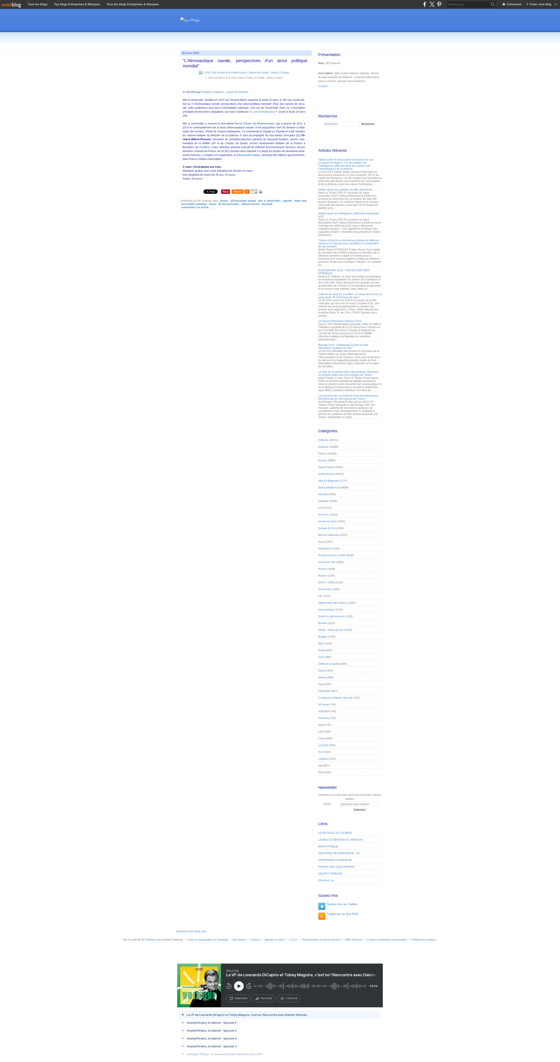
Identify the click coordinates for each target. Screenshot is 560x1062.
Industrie (323, 501)
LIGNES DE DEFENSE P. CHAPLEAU (340, 839)
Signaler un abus (274, 939)
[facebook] (424, 4)
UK (320, 596)
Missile (322, 623)
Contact (322, 86)
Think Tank (300, 200)
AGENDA (287, 200)
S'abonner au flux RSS (342, 914)
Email (327, 803)
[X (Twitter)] (432, 4)
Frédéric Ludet (209, 147)
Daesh (322, 670)
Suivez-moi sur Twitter (342, 904)
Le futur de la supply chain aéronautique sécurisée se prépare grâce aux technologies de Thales (348, 373)
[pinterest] (439, 4)
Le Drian (323, 745)
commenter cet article (195, 207)
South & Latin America (331, 616)
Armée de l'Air (326, 562)
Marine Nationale (328, 535)
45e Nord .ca (326, 880)
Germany (323, 718)
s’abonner (241, 998)
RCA (321, 752)
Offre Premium (353, 939)
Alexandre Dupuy (249, 155)
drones (322, 677)
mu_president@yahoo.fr (263, 111)
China (322, 738)
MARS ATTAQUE (328, 846)
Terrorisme (324, 589)
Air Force (323, 514)
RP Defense (148, 939)
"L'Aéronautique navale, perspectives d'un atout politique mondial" (245, 63)
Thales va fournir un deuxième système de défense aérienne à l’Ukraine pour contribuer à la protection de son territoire (348, 243)
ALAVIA (212, 204)
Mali (320, 643)
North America (326, 474)
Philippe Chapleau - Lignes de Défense (224, 92)
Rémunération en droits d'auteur (321, 939)
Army (321, 772)
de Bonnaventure (228, 204)
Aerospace (324, 548)
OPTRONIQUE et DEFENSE (335, 860)
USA (321, 507)
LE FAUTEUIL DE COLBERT (335, 833)
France (224, 200)
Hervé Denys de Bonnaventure (255, 123)
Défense (323, 440)
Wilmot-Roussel (250, 204)
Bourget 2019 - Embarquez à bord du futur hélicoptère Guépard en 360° (343, 346)
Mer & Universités (269, 200)
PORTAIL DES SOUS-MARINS (336, 866)
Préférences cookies (423, 939)
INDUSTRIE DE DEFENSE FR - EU (339, 853)
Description (325, 73)
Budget (322, 636)
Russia (322, 568)
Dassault (267, 204)
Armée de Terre (327, 521)
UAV (321, 731)
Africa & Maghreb (328, 480)
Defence (323, 446)
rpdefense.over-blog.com (191, 931)
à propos (291, 998)
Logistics (323, 758)
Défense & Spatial (329, 663)
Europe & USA (326, 528)
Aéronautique (326, 609)
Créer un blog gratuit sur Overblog (207, 939)
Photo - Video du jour (330, 630)
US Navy (323, 704)
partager (266, 998)
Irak (320, 765)
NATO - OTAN (326, 582)
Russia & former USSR (331, 555)
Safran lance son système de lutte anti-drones (345, 189)
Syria (321, 684)
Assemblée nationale (194, 204)
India (321, 724)
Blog (321, 63)
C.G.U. (294, 939)
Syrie (321, 657)
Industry (323, 494)
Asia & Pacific (326, 467)
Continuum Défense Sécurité (335, 697)
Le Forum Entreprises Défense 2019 (339, 321)
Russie (322, 575)
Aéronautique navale (243, 200)
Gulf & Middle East (329, 487)
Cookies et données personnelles (387, 939)
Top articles (239, 939)
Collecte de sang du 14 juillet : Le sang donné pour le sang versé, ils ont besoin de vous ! (350, 296)
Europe (322, 460)
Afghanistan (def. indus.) (332, 602)
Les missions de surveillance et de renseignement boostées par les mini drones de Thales (348, 397)
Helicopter (324, 691)
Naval (321, 650)
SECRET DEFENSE (330, 873)
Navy (321, 541)
